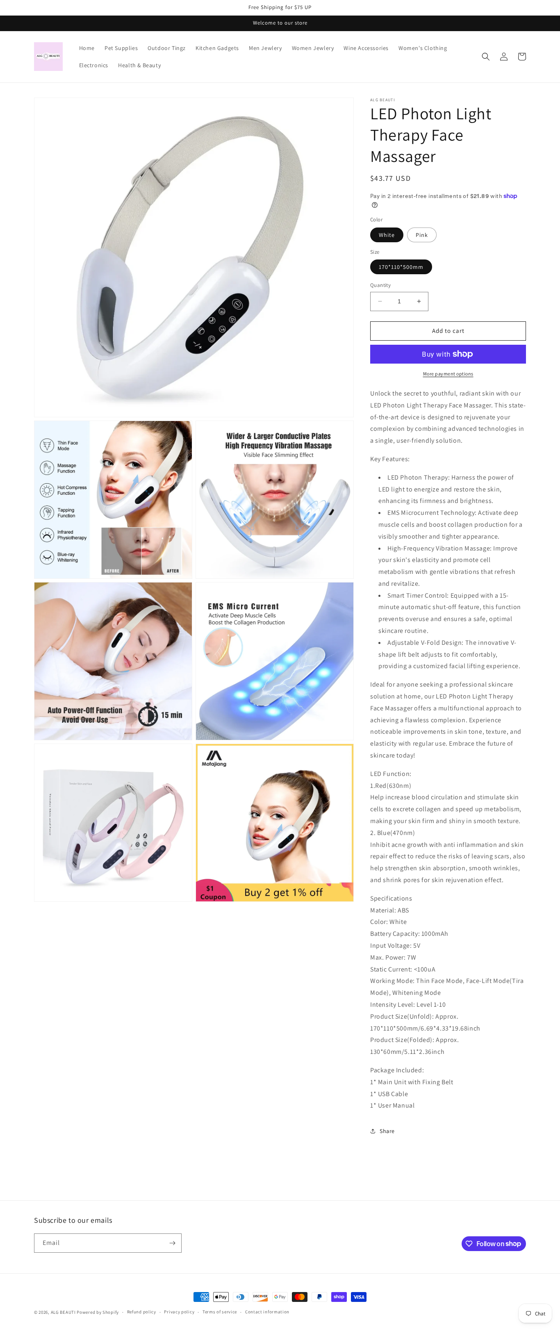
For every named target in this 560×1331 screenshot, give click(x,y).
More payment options (448, 374)
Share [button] (387, 1131)
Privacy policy (179, 1312)
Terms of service (220, 1312)
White (387, 235)
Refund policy (141, 1312)
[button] (486, 57)
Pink (422, 235)
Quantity (380, 285)
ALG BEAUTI (63, 1312)
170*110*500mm (401, 267)
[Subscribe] (172, 1243)
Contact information (267, 1312)
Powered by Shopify (98, 1312)
